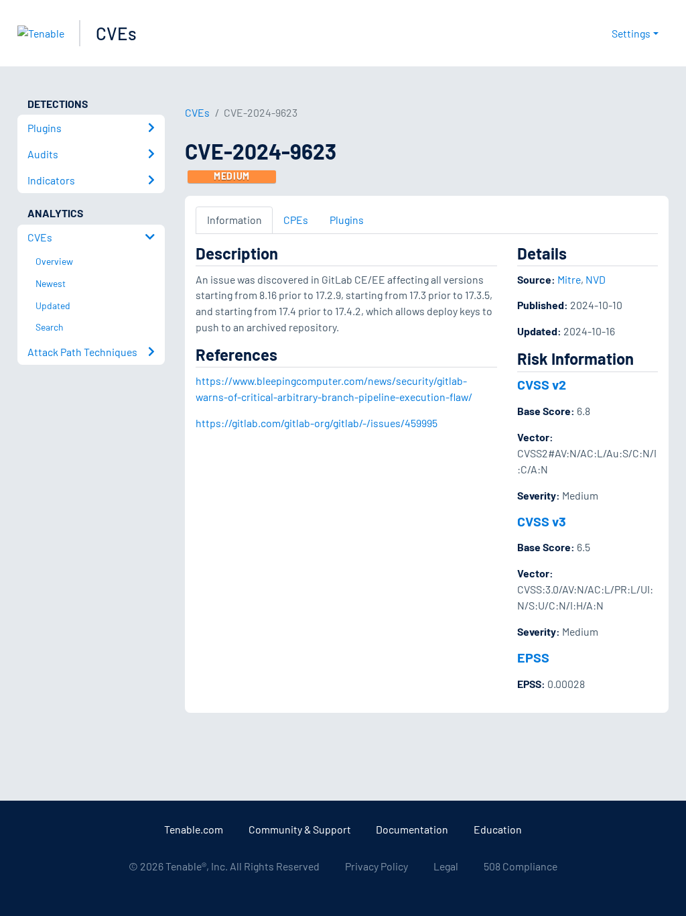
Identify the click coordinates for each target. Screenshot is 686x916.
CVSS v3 (541, 521)
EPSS (533, 657)
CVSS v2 (541, 384)
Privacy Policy (376, 866)
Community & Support (300, 829)
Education (498, 829)
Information (234, 219)
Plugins (347, 219)
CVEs (116, 33)
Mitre (569, 279)
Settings (631, 33)
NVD (596, 279)
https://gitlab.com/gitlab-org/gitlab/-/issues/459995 (316, 422)
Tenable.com (193, 829)
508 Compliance (520, 866)
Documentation (412, 829)
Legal (445, 866)
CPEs (295, 219)
